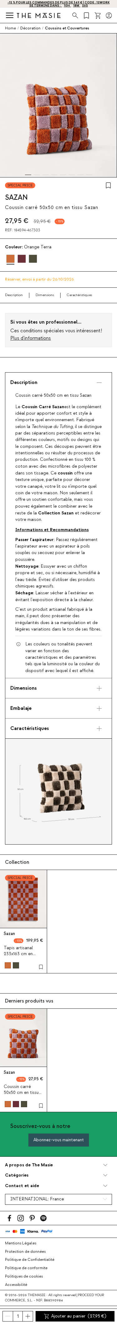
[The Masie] (39, 15)
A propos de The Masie (29, 1165)
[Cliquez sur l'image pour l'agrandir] (58, 791)
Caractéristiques (79, 295)
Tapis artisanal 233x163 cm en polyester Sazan (20, 954)
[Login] (109, 15)
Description (14, 295)
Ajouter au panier (78, 1316)
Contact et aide (22, 1186)
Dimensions (45, 295)
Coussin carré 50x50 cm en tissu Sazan (21, 1092)
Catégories (16, 1175)
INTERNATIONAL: (37, 1199)
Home (10, 28)
